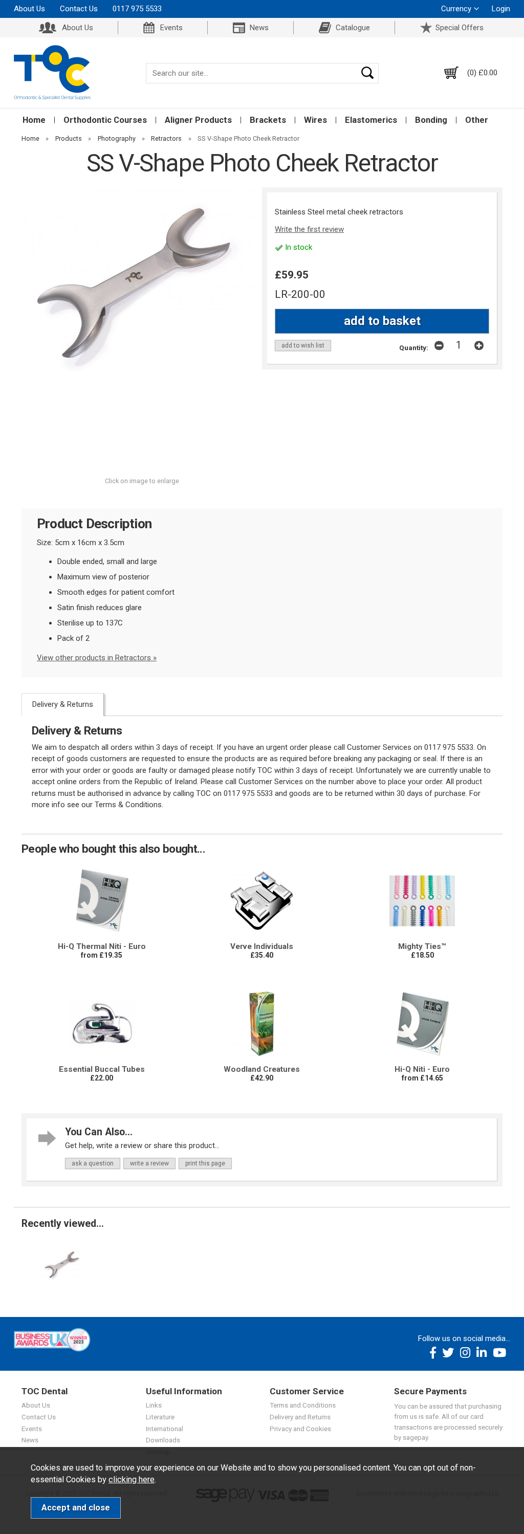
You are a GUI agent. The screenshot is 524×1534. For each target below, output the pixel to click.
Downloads (163, 1440)
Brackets (268, 120)
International (164, 1428)
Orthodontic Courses (105, 120)
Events (171, 27)
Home (34, 120)
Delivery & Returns (62, 704)
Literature (160, 1417)
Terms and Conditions (303, 1405)
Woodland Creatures (262, 1069)
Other (476, 120)
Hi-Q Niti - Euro (422, 1069)
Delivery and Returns (300, 1417)
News (259, 27)
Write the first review (309, 229)
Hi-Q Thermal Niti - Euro (102, 946)
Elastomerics (371, 120)
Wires (315, 120)
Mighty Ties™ (422, 946)
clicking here (131, 1479)
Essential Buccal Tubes (102, 1069)
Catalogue (353, 27)
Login (501, 8)
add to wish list (302, 345)
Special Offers (459, 27)
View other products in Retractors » (97, 657)
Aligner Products (198, 120)
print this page (205, 1163)
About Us (29, 8)
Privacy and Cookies (300, 1428)
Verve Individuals (261, 946)
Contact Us (79, 8)
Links (154, 1405)
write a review (149, 1163)
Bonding (431, 120)
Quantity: (413, 347)
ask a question (93, 1163)
